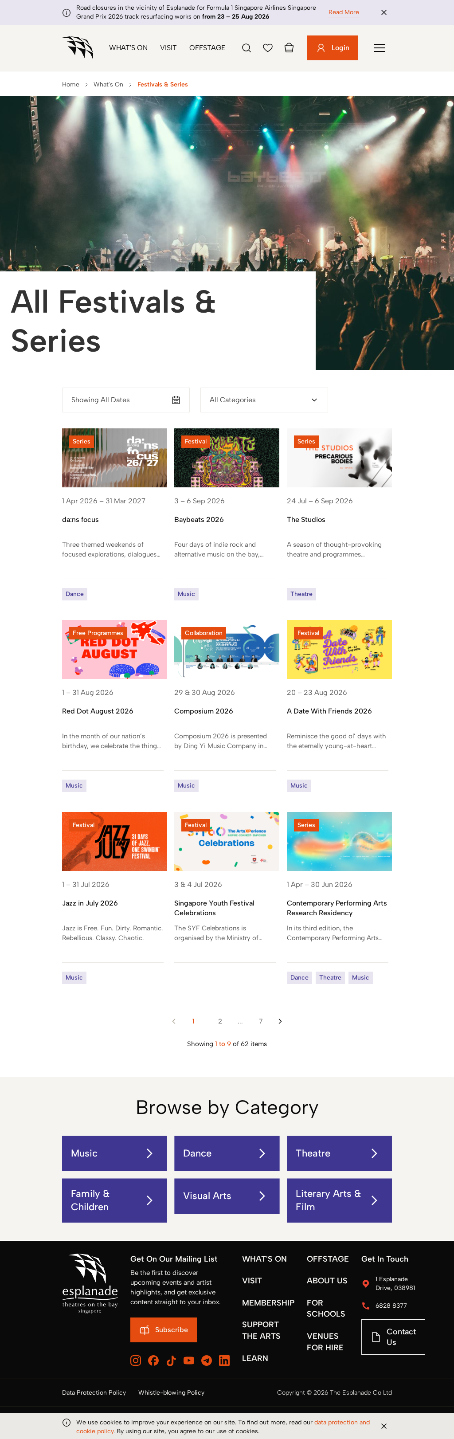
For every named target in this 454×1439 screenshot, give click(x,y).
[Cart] (289, 48)
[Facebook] (153, 1360)
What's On (128, 47)
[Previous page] (174, 1021)
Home (70, 84)
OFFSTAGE (328, 1259)
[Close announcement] (384, 12)
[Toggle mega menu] (379, 47)
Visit (168, 47)
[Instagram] (135, 1360)
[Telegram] (206, 1360)
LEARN (255, 1358)
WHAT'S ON (264, 1259)
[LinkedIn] (224, 1360)
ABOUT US (327, 1281)
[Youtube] (189, 1360)
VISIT (252, 1281)
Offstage (207, 47)
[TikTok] (171, 1361)
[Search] (246, 48)
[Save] (268, 48)
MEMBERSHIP (268, 1303)
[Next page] (280, 1021)
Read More (344, 12)
